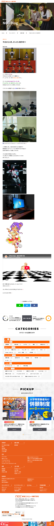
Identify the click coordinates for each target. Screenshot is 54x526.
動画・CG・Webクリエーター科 (32, 376)
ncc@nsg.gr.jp (31, 507)
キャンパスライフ (10, 355)
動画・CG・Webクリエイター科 (32, 457)
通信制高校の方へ (30, 479)
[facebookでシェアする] (34, 305)
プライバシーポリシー (43, 489)
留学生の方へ (4, 480)
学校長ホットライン (43, 490)
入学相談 (8, 363)
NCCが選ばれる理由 (5, 445)
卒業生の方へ (29, 480)
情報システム (15, 349)
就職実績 (3, 468)
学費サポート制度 (17, 471)
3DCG (42, 349)
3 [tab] (25, 435)
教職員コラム (9, 368)
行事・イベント (4, 487)
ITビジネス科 (20, 371)
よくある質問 (4, 451)
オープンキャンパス (9, 365)
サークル (8, 360)
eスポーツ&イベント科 (6, 461)
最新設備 (16, 445)
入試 (19, 365)
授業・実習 (8, 357)
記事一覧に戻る (27, 318)
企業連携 (8, 344)
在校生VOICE (19, 357)
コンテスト (26, 344)
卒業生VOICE (44, 344)
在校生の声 (4, 489)
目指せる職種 (4, 449)
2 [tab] (24, 435)
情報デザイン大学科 (31, 371)
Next (49, 414)
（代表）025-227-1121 (21, 505)
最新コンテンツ (10, 347)
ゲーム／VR (25, 349)
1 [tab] (23, 435)
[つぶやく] (27, 305)
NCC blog (29, 485)
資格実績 (3, 448)
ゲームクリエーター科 (22, 373)
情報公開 (41, 487)
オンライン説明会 (17, 489)
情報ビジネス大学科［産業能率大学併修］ (34, 458)
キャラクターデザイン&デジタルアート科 (9, 463)
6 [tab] (29, 435)
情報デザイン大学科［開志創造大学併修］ (34, 460)
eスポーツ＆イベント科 (36, 373)
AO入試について (17, 468)
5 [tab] (28, 435)
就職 (35, 344)
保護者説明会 (16, 490)
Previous (4, 414)
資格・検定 (17, 344)
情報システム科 (9, 373)
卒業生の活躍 (4, 471)
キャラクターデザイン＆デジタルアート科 (14, 376)
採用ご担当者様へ (5, 482)
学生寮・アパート (17, 473)
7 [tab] (30, 435)
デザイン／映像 (22, 352)
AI (7, 349)
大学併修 (32, 352)
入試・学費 (16, 470)
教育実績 (8, 341)
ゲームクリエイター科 (6, 460)
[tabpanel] (14, 414)
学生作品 (29, 357)
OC (7, 339)
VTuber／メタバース (10, 352)
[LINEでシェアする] (19, 305)
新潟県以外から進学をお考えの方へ (8, 478)
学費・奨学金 (26, 365)
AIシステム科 (42, 371)
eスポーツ (34, 349)
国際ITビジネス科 (9, 371)
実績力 (3, 446)
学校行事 (38, 357)
